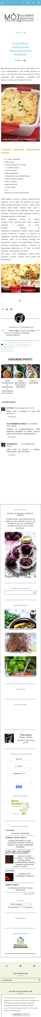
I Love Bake (9, 830)
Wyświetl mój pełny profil (25, 741)
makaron (25, 344)
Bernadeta (12, 444)
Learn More (17, 1014)
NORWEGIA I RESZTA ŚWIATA (15, 838)
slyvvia (10, 408)
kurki (16, 344)
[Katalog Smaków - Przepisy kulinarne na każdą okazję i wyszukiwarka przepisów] (20, 947)
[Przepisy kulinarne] (20, 815)
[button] (20, 32)
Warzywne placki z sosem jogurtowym (12, 333)
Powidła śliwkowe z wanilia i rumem (20, 514)
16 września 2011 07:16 (24, 408)
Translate (28, 907)
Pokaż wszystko (29, 894)
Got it (26, 1014)
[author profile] (20, 317)
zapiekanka (6, 349)
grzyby (7, 344)
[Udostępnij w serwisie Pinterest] (11, 309)
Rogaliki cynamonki (20, 833)
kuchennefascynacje (17, 424)
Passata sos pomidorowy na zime (20, 676)
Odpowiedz (12, 417)
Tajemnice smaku (12, 885)
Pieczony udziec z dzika (20, 653)
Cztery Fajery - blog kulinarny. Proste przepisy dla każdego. (18, 852)
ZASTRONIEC (10, 871)
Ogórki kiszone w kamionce (20, 629)
